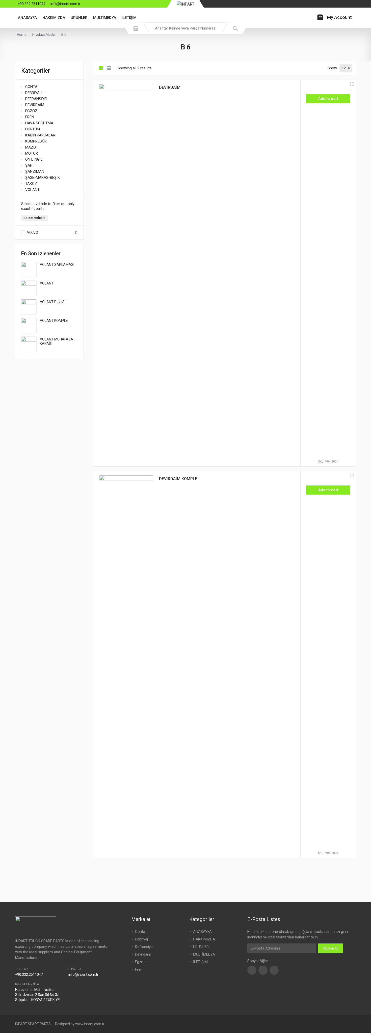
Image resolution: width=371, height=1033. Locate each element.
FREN (29, 117)
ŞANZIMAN (34, 171)
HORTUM (32, 129)
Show (332, 68)
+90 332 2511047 (31, 4)
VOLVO (32, 233)
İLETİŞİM (129, 17)
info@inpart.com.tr (65, 4)
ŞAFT (29, 165)
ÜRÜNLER (79, 17)
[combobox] (185, 28)
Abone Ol (330, 948)
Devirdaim (143, 954)
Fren (138, 969)
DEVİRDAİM (34, 105)
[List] (101, 68)
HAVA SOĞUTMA (39, 123)
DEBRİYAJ (33, 93)
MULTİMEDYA (104, 17)
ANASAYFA (27, 17)
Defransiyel (144, 946)
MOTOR (31, 153)
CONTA (31, 86)
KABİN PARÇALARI (40, 135)
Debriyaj (141, 939)
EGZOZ (31, 111)
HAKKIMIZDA (53, 17)
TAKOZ (31, 183)
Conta (140, 931)
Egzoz (140, 962)
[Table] (109, 68)
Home (21, 35)
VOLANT (32, 189)
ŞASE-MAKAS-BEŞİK (42, 177)
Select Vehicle (34, 218)
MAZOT (31, 147)
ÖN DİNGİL (34, 159)
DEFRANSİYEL (36, 99)
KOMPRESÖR (36, 141)
